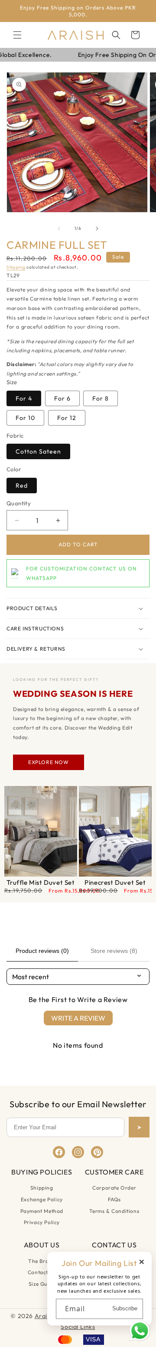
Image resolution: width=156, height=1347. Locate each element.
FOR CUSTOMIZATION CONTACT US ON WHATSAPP (81, 573)
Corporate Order (114, 1187)
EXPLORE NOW (48, 762)
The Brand (41, 1261)
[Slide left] (58, 228)
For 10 (25, 418)
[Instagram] (78, 1152)
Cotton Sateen (38, 451)
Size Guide (42, 1284)
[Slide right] (97, 228)
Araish (44, 1316)
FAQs (114, 1199)
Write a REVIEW (78, 1018)
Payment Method (41, 1211)
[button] (17, 34)
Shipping (16, 267)
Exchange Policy (42, 1199)
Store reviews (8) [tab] (114, 950)
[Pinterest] (97, 1152)
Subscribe (124, 1308)
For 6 (62, 398)
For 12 (66, 418)
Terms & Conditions (114, 1211)
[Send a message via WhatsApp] (140, 1331)
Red (22, 485)
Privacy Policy (42, 1222)
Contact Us (42, 1272)
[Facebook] (59, 1152)
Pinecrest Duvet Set (115, 882)
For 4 (24, 398)
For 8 (100, 398)
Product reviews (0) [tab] (42, 950)
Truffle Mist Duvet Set (40, 882)
